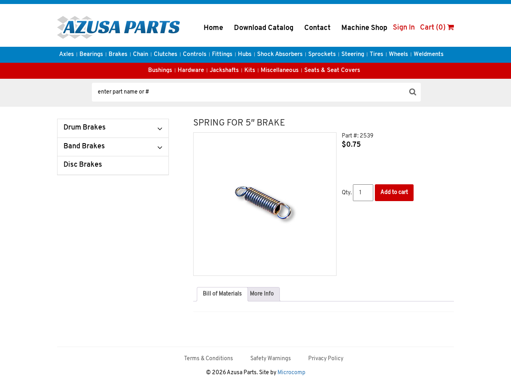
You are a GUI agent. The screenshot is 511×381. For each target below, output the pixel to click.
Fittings (222, 55)
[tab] (222, 294)
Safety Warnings (270, 359)
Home (213, 28)
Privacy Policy (325, 359)
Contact (317, 28)
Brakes (118, 55)
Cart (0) (433, 28)
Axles (66, 55)
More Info (262, 294)
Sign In (404, 28)
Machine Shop (364, 28)
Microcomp (291, 373)
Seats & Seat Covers (332, 71)
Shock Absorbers (280, 55)
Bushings (160, 71)
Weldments (429, 55)
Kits (249, 71)
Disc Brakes (82, 165)
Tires (376, 55)
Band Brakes (84, 146)
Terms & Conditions (208, 359)
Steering (352, 55)
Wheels (398, 55)
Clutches (165, 55)
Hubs (245, 55)
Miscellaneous (280, 71)
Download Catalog (263, 28)
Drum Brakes (84, 128)
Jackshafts (224, 71)
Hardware (191, 71)
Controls (194, 55)
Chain (140, 55)
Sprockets (322, 55)
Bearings (91, 55)
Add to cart (394, 192)
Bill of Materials (222, 294)
